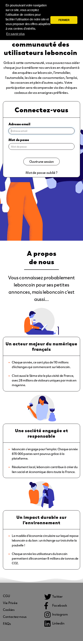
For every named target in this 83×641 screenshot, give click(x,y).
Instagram (60, 614)
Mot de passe (18, 140)
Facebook (59, 605)
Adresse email (19, 124)
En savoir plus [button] (15, 34)
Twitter (57, 596)
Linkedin (58, 623)
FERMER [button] (63, 20)
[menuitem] (6, 596)
